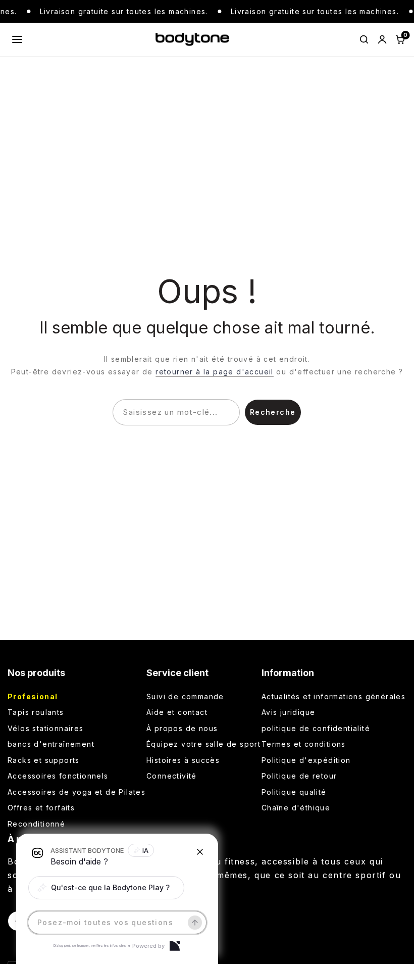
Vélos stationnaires (46, 728)
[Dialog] (175, 946)
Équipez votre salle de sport (203, 744)
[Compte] (382, 39)
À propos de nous (182, 728)
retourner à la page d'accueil (215, 371)
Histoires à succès (183, 760)
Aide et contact (177, 712)
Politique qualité (294, 792)
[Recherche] (364, 39)
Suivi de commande (185, 696)
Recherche (273, 412)
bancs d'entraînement (51, 744)
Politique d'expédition (306, 760)
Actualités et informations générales (333, 696)
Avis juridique (289, 712)
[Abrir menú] (17, 39)
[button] (106, 887)
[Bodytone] (192, 39)
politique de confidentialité (316, 728)
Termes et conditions (304, 744)
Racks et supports (44, 760)
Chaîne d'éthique (296, 807)
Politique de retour (299, 776)
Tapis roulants (36, 712)
